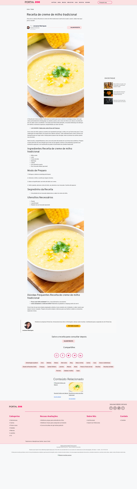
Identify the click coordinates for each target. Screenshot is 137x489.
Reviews (58, 371)
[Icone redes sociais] (56, 355)
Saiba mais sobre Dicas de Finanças (49, 128)
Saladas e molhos (68, 371)
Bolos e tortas (79, 363)
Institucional (91, 420)
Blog (71, 363)
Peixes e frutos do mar (86, 367)
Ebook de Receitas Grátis (29, 367)
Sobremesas (13, 420)
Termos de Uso (73, 445)
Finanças (42, 367)
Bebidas (49, 363)
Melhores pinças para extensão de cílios (52, 420)
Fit (11, 436)
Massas (69, 367)
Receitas (98, 367)
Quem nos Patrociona (94, 423)
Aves (42, 363)
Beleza (56, 363)
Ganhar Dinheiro (52, 367)
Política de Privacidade (65, 445)
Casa (94, 363)
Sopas (32, 9)
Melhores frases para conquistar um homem (53, 423)
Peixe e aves (13, 425)
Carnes (88, 363)
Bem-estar (64, 363)
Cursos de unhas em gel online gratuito (52, 425)
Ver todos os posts (73, 326)
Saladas (12, 428)
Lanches (61, 367)
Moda (75, 367)
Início (28, 9)
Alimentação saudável (32, 363)
